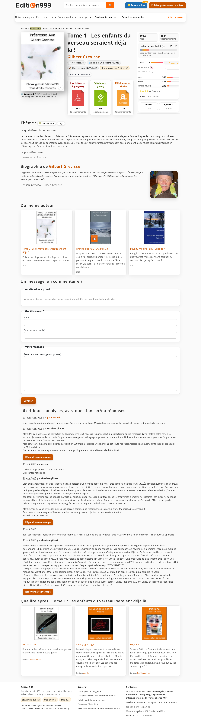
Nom (26, 317)
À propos (85, 17)
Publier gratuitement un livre (167, 5)
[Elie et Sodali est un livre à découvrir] (46, 623)
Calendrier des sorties (133, 17)
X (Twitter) (142, 702)
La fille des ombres (52, 705)
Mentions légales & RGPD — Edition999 (144, 711)
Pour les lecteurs (46, 17)
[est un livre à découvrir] (100, 623)
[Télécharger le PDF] (78, 98)
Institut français (155, 691)
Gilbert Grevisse (83, 56)
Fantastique (35, 28)
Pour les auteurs (68, 17)
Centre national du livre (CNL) (149, 693)
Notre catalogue (24, 17)
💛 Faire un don (136, 5)
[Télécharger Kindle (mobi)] (123, 98)
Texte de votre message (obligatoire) (42, 354)
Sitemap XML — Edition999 (139, 715)
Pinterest (173, 702)
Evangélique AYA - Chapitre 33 (92, 248)
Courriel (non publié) (34, 330)
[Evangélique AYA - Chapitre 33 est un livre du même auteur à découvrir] (100, 227)
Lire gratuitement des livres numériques (97, 695)
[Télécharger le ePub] (100, 98)
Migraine (134, 644)
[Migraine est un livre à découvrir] (154, 623)
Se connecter (176, 17)
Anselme (86, 673)
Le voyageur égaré (86, 644)
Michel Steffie (35, 659)
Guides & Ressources (105, 17)
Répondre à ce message (38, 457)
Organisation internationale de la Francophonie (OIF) (146, 696)
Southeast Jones (143, 673)
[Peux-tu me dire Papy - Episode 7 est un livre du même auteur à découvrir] (154, 227)
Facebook (131, 702)
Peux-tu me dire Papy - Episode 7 (147, 248)
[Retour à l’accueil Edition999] (33, 4)
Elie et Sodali (29, 644)
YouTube (163, 702)
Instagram (153, 702)
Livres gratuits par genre (89, 691)
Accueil (24, 28)
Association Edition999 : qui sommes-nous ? (99, 708)
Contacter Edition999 (88, 704)
